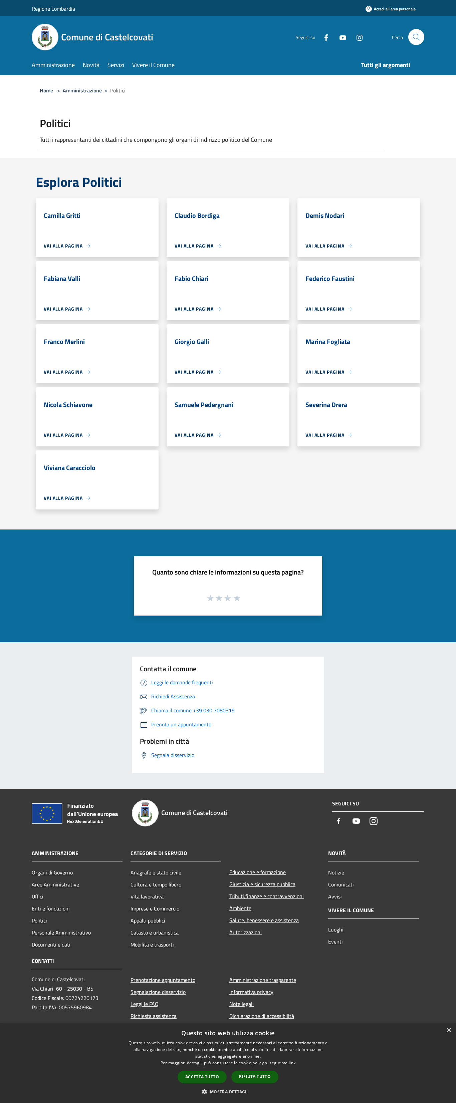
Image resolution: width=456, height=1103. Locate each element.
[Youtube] (340, 36)
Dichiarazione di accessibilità (261, 1016)
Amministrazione (82, 90)
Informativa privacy (251, 992)
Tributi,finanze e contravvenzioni (266, 896)
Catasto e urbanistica (155, 933)
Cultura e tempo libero (156, 884)
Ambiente (240, 908)
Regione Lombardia (53, 9)
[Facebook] (323, 36)
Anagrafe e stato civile (156, 872)
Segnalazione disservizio (158, 992)
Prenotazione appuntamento (163, 980)
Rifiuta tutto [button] (255, 1076)
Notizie (336, 872)
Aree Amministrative (55, 884)
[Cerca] (416, 37)
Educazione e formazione (257, 872)
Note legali (241, 1004)
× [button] (448, 1030)
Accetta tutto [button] (202, 1077)
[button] (228, 1091)
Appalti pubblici (148, 920)
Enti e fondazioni (51, 908)
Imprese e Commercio (155, 908)
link (292, 1063)
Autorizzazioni (245, 932)
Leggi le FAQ (145, 1004)
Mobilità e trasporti (152, 945)
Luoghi (336, 930)
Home (46, 90)
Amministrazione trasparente (262, 980)
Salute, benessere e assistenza (264, 920)
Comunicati (341, 884)
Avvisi (335, 896)
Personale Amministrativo (61, 933)
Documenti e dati (51, 945)
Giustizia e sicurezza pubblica (262, 884)
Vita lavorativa (147, 896)
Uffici (37, 896)
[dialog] (228, 1063)
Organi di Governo (52, 872)
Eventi (335, 942)
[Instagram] (357, 36)
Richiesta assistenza (154, 1016)
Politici (39, 920)
